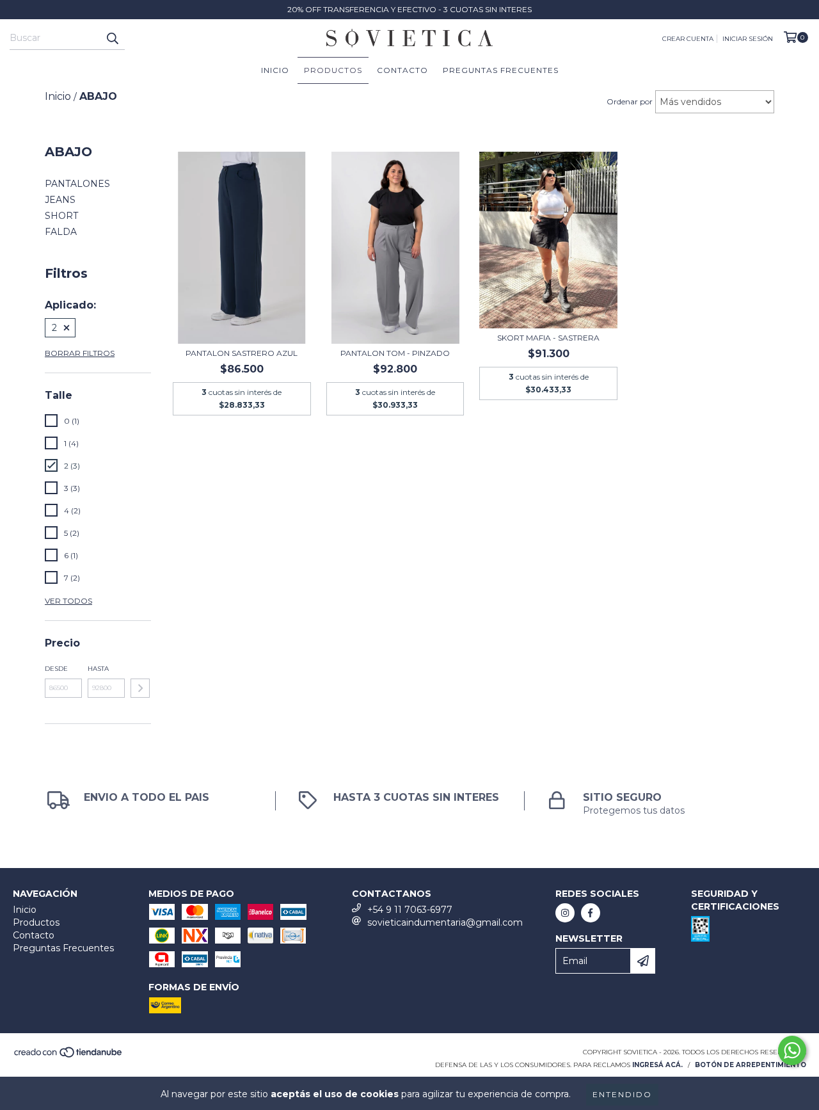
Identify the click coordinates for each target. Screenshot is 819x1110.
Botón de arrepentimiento (750, 1065)
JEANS (60, 199)
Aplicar (140, 688)
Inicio (275, 70)
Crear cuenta (687, 39)
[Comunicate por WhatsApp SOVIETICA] (792, 1050)
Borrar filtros (80, 353)
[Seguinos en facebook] (590, 912)
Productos (333, 70)
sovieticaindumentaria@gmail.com (445, 922)
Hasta (98, 668)
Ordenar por (630, 101)
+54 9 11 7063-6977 (409, 909)
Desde (56, 668)
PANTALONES (77, 183)
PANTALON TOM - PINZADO (395, 353)
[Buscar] (112, 38)
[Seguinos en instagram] (565, 912)
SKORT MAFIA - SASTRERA (548, 337)
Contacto (402, 70)
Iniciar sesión (747, 39)
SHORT (61, 215)
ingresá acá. (657, 1065)
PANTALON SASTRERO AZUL (242, 353)
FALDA (61, 231)
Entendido (622, 1094)
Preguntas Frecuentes (501, 70)
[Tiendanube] (69, 1056)
